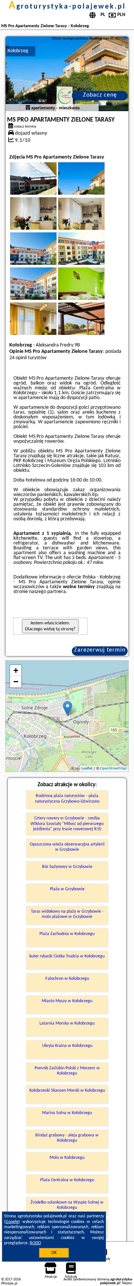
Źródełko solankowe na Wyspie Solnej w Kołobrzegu (67, 1205)
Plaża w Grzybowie (67, 889)
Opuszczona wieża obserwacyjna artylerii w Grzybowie (67, 847)
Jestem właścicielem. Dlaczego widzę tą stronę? (50, 626)
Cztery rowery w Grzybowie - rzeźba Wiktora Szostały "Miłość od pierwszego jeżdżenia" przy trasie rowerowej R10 (67, 823)
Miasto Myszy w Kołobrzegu (67, 1001)
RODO (35, 1243)
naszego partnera (47, 592)
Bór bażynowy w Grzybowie (67, 867)
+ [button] (15, 670)
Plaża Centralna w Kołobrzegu (67, 1180)
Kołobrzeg (17, 51)
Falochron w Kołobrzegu (67, 978)
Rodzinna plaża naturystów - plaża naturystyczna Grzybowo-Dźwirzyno (67, 798)
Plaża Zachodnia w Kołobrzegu (67, 934)
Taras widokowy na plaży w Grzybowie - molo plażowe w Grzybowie (67, 914)
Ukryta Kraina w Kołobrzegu (67, 1046)
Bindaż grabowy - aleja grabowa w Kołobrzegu (67, 1138)
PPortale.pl (9, 1284)
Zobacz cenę (100, 95)
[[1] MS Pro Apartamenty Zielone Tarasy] (67, 74)
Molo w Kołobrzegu (67, 1157)
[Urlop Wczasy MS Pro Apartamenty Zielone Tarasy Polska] (43, 187)
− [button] (15, 681)
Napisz (127, 1283)
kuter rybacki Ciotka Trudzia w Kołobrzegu (67, 956)
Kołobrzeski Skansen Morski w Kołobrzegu (67, 1090)
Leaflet (87, 768)
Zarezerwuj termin (99, 650)
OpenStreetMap (113, 768)
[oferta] (28, 108)
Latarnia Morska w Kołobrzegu (67, 1023)
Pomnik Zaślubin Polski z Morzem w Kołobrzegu (67, 1071)
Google (12, 1222)
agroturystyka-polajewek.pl (67, 6)
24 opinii (18, 358)
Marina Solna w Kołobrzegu (67, 1113)
